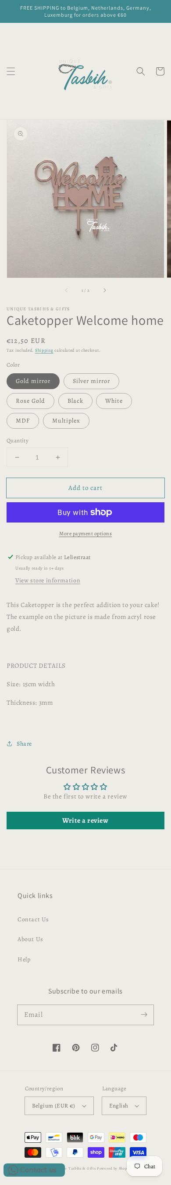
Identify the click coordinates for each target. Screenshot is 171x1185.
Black (75, 401)
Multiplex (66, 420)
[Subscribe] (143, 1014)
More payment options (85, 533)
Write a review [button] (85, 820)
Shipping (44, 350)
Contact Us (33, 919)
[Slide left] (66, 290)
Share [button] (24, 744)
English (118, 1105)
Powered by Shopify (114, 1168)
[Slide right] (104, 290)
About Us (30, 939)
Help (24, 959)
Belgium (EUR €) (53, 1105)
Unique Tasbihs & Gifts (75, 1168)
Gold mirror (33, 381)
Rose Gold (30, 401)
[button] (11, 71)
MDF (23, 420)
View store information (47, 580)
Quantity (17, 440)
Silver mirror (91, 381)
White (114, 401)
